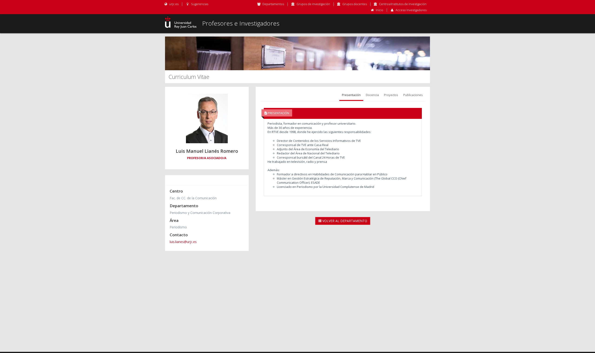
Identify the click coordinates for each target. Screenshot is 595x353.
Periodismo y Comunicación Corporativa (200, 212)
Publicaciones (413, 95)
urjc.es (173, 4)
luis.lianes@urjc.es (183, 242)
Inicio (379, 10)
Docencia (372, 95)
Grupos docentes (354, 4)
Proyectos (391, 95)
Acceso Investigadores (411, 10)
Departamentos (273, 4)
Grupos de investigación (313, 4)
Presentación (351, 95)
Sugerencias (199, 4)
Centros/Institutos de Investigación (402, 4)
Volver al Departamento (344, 221)
